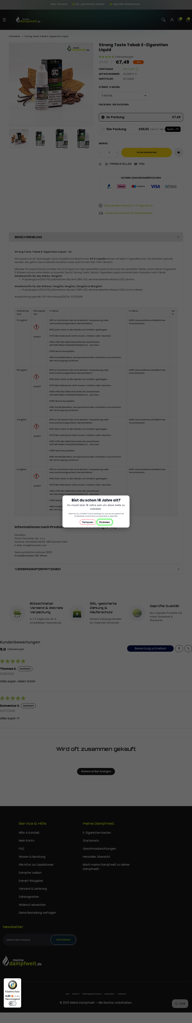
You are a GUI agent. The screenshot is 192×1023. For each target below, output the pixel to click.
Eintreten (104, 522)
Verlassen (87, 522)
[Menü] (19, 980)
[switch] (12, 1003)
